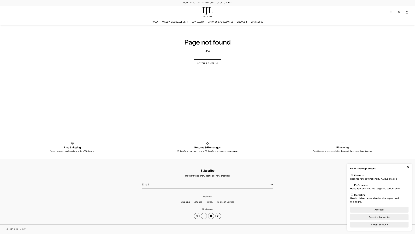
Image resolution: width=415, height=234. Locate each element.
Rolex (155, 22)
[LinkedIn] (218, 216)
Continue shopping (207, 63)
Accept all (379, 209)
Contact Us (257, 22)
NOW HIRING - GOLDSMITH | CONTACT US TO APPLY (207, 2)
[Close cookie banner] (408, 167)
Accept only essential (379, 217)
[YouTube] (211, 216)
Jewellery (198, 22)
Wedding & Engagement (175, 22)
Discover (242, 22)
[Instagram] (196, 216)
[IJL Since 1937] (207, 12)
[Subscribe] (269, 185)
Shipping (185, 201)
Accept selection (379, 224)
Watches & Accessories (220, 22)
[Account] (399, 12)
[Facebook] (204, 216)
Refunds (198, 201)
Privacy (209, 201)
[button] (391, 12)
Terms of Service (225, 201)
